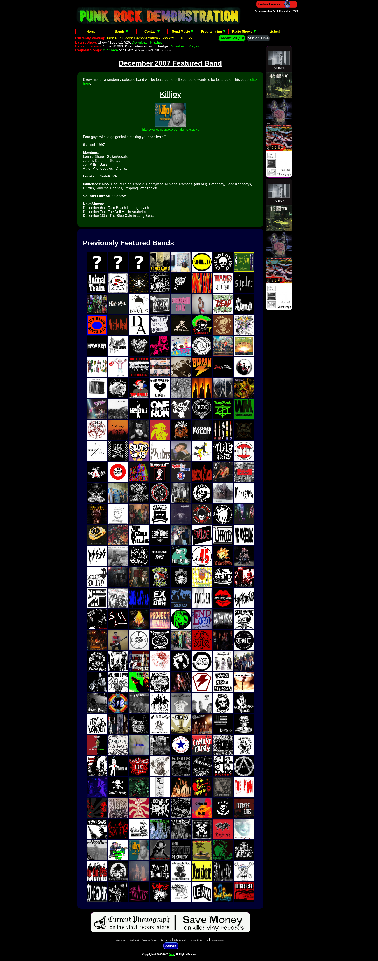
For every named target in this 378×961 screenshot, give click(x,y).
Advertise (121, 940)
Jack (171, 954)
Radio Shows (242, 31)
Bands (120, 31)
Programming (212, 31)
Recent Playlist (232, 38)
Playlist (156, 42)
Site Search (180, 940)
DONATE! (171, 945)
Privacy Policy (150, 940)
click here (110, 50)
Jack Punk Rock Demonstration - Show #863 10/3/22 (149, 38)
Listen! (274, 31)
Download (140, 42)
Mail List (134, 940)
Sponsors (166, 940)
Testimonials (218, 940)
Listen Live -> (269, 4)
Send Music (181, 31)
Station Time (258, 38)
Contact (150, 31)
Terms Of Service (198, 940)
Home (90, 31)
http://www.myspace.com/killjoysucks (170, 129)
